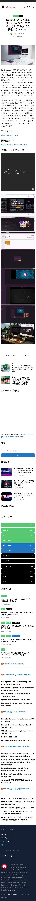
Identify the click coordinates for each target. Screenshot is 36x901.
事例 (21, 16)
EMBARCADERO (12, 895)
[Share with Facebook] (21, 355)
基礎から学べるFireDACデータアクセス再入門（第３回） (18, 627)
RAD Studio (18, 545)
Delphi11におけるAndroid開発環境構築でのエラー (17, 798)
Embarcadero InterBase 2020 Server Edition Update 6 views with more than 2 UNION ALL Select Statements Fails (18, 762)
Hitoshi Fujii (21, 33)
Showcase (18, 550)
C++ (18, 525)
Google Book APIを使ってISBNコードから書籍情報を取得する (17, 600)
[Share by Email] (30, 355)
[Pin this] (28, 355)
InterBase (18, 540)
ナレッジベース (6, 841)
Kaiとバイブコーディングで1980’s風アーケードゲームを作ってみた (24, 495)
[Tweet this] (23, 355)
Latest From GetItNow (13, 663)
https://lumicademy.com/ (9, 135)
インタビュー (18, 561)
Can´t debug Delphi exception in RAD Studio (15, 740)
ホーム (3, 834)
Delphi (16, 16)
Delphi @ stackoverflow (14, 711)
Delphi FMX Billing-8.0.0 (9, 737)
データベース (18, 566)
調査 (18, 581)
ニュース (18, 571)
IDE (18, 535)
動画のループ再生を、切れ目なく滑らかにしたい (17, 808)
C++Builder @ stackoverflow (17, 674)
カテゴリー (5, 838)
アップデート (18, 555)
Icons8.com (11, 890)
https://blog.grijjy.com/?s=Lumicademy (14, 144)
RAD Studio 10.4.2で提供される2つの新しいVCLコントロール (17, 640)
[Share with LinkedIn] (25, 355)
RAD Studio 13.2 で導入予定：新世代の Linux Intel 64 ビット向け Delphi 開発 (24, 471)
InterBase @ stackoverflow (16, 746)
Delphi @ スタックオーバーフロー (17, 790)
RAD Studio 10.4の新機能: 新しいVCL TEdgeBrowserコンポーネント (15, 654)
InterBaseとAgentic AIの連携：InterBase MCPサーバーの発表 (24, 483)
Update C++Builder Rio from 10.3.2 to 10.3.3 (15, 700)
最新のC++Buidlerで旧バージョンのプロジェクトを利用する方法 (17, 614)
